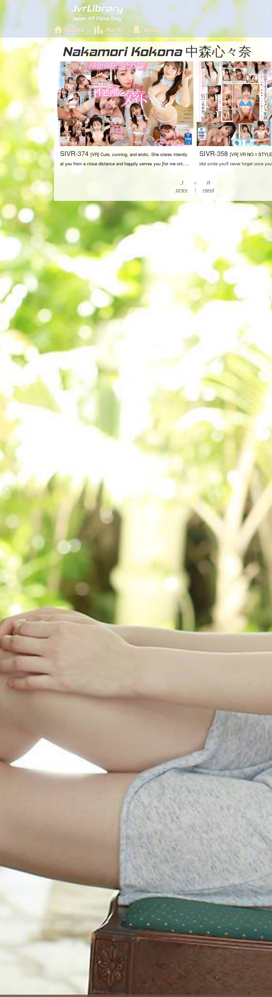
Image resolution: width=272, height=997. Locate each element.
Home (74, 30)
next (208, 190)
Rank (113, 30)
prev (181, 190)
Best (150, 30)
